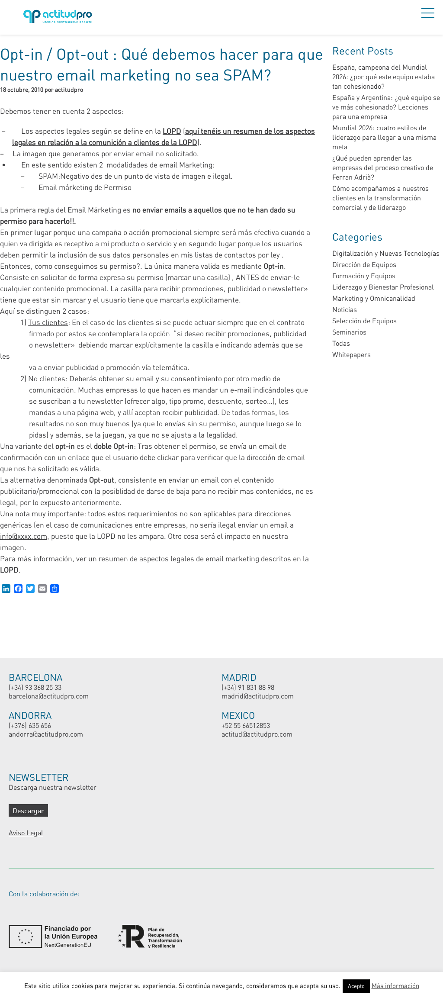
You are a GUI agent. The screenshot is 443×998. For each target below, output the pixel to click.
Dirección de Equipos (364, 264)
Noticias (344, 309)
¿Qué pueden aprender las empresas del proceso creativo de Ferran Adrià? (382, 167)
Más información (395, 985)
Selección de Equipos (364, 320)
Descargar (28, 810)
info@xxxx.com (23, 535)
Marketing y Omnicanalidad (373, 298)
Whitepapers (351, 354)
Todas (341, 343)
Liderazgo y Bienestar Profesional (383, 287)
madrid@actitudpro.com (258, 696)
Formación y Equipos (363, 275)
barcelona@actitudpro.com (49, 696)
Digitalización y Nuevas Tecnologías (386, 253)
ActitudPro (59, 17)
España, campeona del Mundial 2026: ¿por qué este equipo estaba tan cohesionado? (383, 76)
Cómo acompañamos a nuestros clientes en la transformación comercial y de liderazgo (380, 197)
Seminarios (349, 332)
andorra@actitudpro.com (46, 734)
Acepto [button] (356, 985)
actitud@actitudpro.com (257, 734)
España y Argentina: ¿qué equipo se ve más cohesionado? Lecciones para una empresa (386, 106)
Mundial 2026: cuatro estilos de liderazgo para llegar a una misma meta (384, 137)
